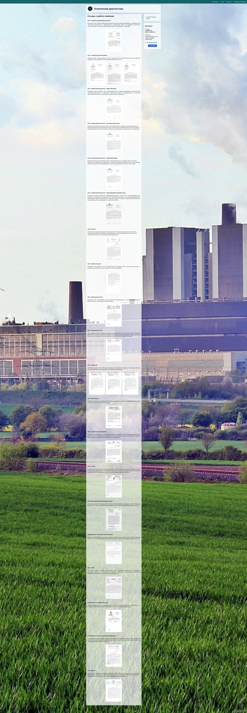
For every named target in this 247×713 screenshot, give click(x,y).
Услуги (222, 1)
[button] (114, 51)
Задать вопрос (152, 45)
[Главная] (90, 8)
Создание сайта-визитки (237, 711)
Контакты (229, 1)
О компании (215, 1)
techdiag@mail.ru (153, 42)
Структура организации (240, 1)
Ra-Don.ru (244, 711)
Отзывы (148, 18)
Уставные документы (151, 16)
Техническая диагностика (108, 8)
